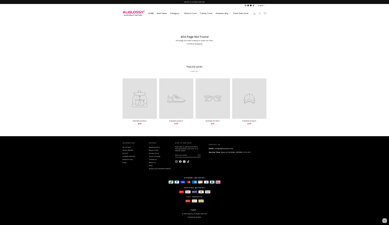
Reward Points (128, 159)
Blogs (125, 162)
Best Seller (162, 13)
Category (175, 13)
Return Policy (153, 150)
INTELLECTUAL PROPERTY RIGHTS (160, 169)
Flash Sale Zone (240, 13)
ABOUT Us (152, 162)
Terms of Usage (154, 156)
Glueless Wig (222, 13)
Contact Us (153, 159)
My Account (127, 147)
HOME (151, 13)
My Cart (125, 153)
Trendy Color (206, 13)
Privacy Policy (154, 153)
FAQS (151, 165)
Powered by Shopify (194, 217)
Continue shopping (194, 44)
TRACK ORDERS (128, 150)
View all (195, 71)
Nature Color (190, 13)
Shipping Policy (154, 147)
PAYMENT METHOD (129, 156)
